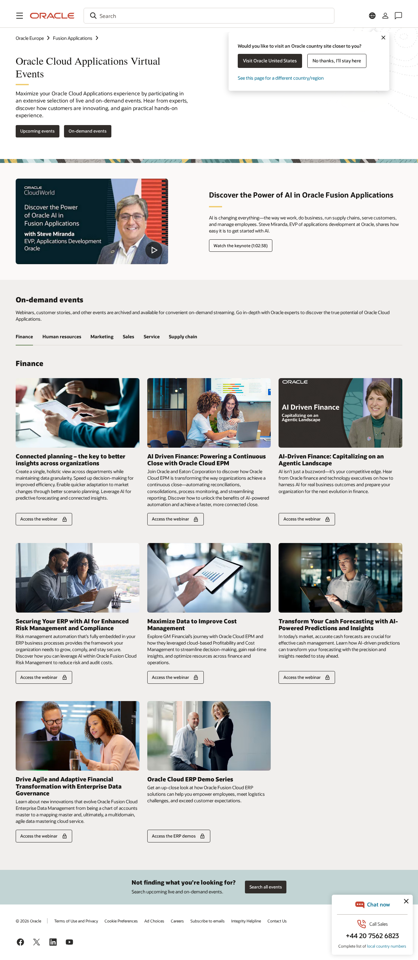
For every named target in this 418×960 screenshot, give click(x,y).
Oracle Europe (30, 38)
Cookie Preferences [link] (121, 920)
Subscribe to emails (207, 920)
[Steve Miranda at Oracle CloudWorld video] (92, 221)
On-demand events (87, 131)
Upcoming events (37, 131)
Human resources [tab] (61, 336)
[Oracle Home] (52, 15)
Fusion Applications (72, 38)
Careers (177, 920)
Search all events (265, 886)
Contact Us (277, 920)
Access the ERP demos (174, 836)
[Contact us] (398, 16)
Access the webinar (38, 518)
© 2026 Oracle (28, 920)
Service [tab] (152, 336)
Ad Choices (154, 920)
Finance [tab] (24, 336)
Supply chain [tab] (183, 336)
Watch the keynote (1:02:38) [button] (240, 245)
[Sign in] (385, 16)
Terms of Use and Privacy (76, 920)
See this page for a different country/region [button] (281, 78)
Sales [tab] (128, 336)
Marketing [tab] (101, 336)
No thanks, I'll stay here (337, 60)
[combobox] (209, 16)
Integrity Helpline (246, 920)
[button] (20, 16)
